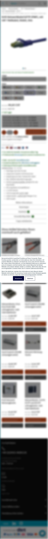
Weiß (40, 92)
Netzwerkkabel (13, 9)
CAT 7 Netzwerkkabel (28, 9)
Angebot (37, 138)
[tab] (24, 203)
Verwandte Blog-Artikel (23, 216)
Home (4, 9)
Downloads (24, 212)
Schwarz (7, 87)
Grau (29, 87)
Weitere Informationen (24, 202)
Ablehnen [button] (30, 278)
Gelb (18, 87)
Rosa (18, 92)
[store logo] (17, 1)
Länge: (4, 75)
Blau (7, 92)
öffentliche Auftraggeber (30, 163)
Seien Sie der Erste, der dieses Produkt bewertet (18, 72)
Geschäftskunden (22, 160)
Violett (30, 92)
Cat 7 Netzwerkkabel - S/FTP (11, 11)
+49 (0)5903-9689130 (14, 452)
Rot (7, 97)
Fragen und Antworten (24, 221)
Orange (18, 97)
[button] (23, 68)
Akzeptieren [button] (18, 278)
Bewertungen (24, 207)
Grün (40, 87)
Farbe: (4, 84)
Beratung (18, 155)
